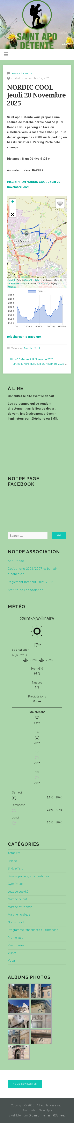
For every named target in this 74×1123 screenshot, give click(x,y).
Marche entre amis (20, 907)
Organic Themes (40, 1115)
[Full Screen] (12, 214)
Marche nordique (19, 914)
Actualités (14, 853)
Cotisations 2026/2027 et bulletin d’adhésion (33, 571)
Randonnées (16, 945)
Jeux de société (18, 891)
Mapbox (12, 286)
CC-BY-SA (43, 283)
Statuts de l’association (26, 590)
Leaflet (11, 280)
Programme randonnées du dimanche (33, 930)
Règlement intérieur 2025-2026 (30, 582)
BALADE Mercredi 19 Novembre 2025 (31, 359)
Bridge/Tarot (16, 868)
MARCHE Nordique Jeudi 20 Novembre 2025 (38, 363)
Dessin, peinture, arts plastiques (28, 876)
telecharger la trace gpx (24, 336)
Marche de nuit (17, 899)
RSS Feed (59, 1115)
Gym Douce (15, 884)
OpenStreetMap (32, 280)
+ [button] (12, 201)
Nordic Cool (32, 348)
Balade (12, 861)
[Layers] (60, 203)
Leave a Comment (22, 73)
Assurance (16, 561)
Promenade (15, 938)
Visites (12, 953)
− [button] (12, 208)
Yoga (11, 960)
